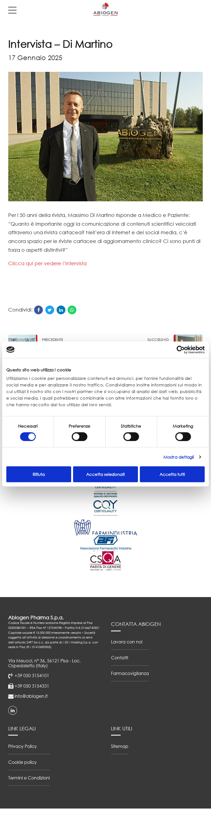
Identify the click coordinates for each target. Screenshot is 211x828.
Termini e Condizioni (29, 777)
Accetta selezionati (105, 474)
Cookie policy (22, 762)
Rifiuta (39, 474)
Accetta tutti (172, 474)
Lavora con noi (126, 641)
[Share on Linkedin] (61, 310)
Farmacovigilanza (130, 673)
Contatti (119, 657)
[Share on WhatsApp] (72, 310)
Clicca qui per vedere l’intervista (47, 263)
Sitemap (119, 746)
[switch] (79, 436)
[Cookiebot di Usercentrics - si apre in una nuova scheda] (181, 350)
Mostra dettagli (178, 456)
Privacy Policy (22, 746)
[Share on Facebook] (38, 310)
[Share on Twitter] (49, 310)
